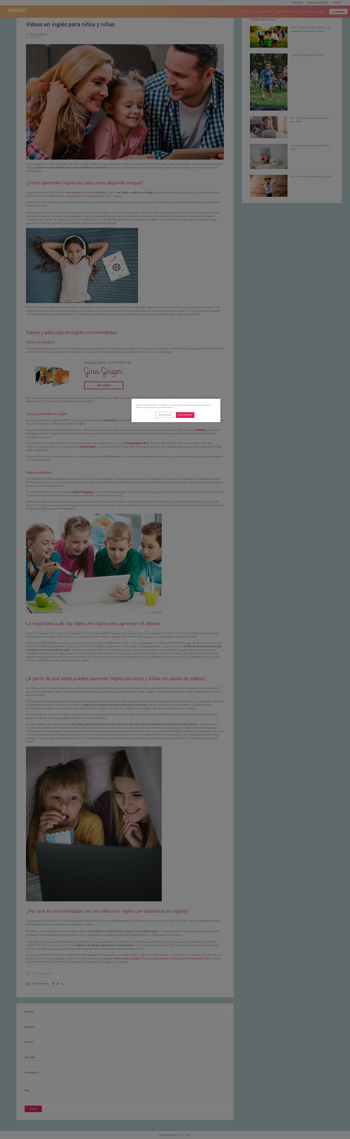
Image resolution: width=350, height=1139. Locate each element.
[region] (176, 410)
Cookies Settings (165, 415)
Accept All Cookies (185, 415)
